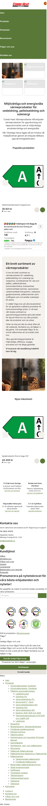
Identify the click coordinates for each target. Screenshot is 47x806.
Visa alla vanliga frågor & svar (15, 658)
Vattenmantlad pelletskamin (28, 759)
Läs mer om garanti (12, 511)
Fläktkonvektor (17, 735)
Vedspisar (14, 784)
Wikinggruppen (23, 633)
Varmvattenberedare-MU (27, 705)
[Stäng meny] (6, 676)
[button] (36, 209)
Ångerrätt (4, 572)
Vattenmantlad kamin (19, 778)
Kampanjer (5, 30)
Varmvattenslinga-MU (25, 710)
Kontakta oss (6, 55)
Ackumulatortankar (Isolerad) (23, 686)
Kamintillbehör (16, 743)
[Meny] (3, 4)
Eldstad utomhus (17, 732)
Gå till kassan (23, 667)
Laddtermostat (22, 694)
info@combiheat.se (7, 541)
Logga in (9, 791)
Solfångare (15, 770)
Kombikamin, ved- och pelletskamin (26, 745)
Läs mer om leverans (12, 491)
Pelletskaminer (16, 756)
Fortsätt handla (23, 672)
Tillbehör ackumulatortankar (22, 691)
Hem (2, 13)
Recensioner (6, 38)
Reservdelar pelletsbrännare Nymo (25, 765)
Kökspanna (15, 748)
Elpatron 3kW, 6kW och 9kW (28, 713)
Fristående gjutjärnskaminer (22, 729)
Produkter (4, 21)
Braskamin (15, 724)
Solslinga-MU (22, 707)
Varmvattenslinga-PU (25, 699)
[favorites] (38, 4)
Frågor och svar (7, 47)
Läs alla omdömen (35, 511)
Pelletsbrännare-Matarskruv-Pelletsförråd (28, 754)
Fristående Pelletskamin (26, 762)
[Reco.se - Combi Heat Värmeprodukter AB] (11, 611)
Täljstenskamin (16, 775)
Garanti (3, 564)
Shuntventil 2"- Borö (24, 702)
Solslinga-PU (21, 696)
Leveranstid (5, 567)
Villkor (2, 556)
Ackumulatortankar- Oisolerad (23, 688)
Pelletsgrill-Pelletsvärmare (21, 751)
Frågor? (3, 636)
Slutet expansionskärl (19, 767)
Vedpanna (14, 781)
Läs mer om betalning (35, 493)
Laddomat (20, 721)
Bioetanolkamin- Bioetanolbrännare (25, 726)
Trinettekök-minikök (19, 773)
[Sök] (8, 4)
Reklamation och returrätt (11, 570)
